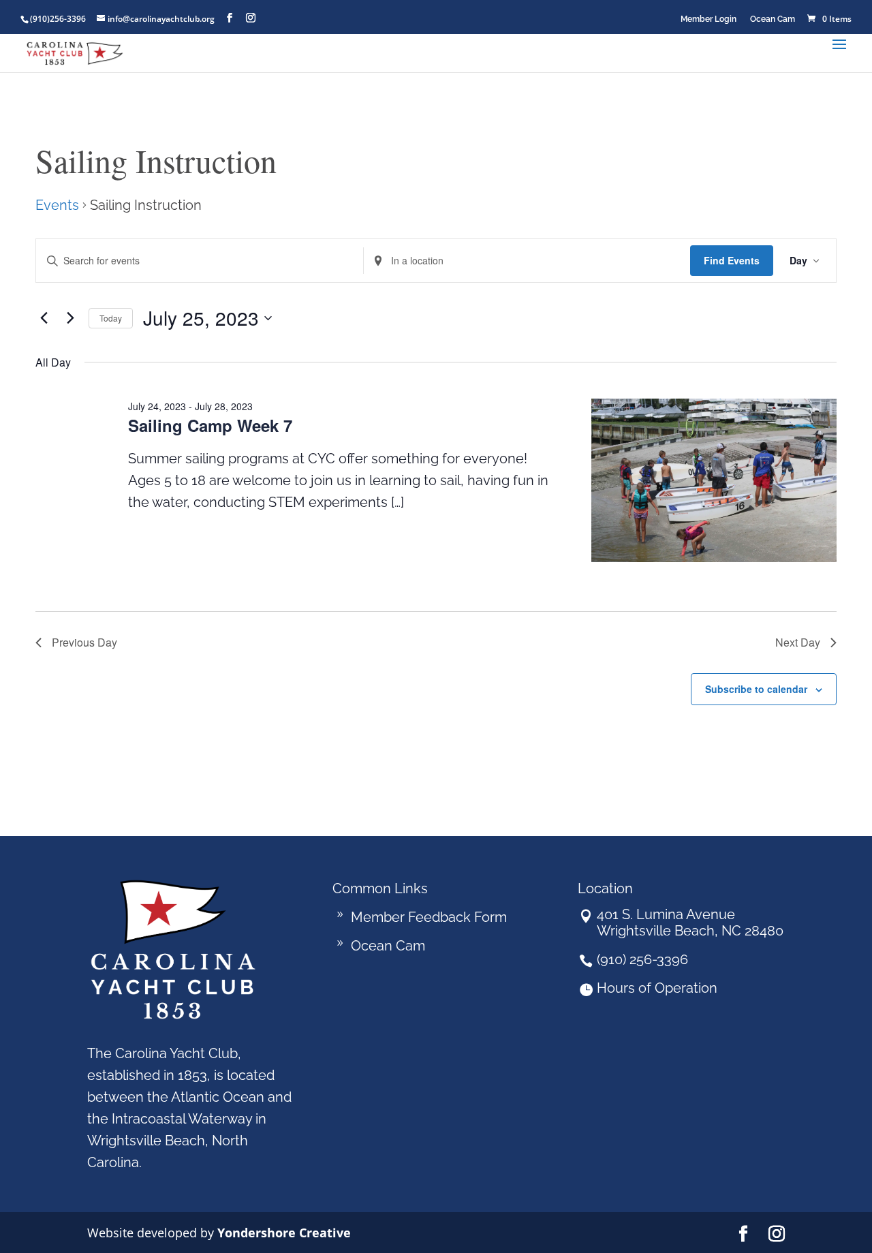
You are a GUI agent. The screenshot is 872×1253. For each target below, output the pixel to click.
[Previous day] (43, 318)
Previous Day (84, 642)
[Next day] (70, 318)
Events (57, 205)
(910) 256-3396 (642, 959)
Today (110, 318)
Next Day (797, 642)
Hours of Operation (657, 988)
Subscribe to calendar (756, 689)
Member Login (708, 19)
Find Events (732, 260)
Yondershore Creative (284, 1232)
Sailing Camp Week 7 (210, 425)
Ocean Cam (772, 19)
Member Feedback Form (429, 917)
